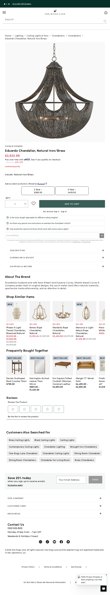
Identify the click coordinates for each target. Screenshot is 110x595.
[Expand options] (103, 250)
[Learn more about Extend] (46, 183)
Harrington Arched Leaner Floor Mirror (39, 381)
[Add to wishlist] (34, 203)
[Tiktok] (48, 541)
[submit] (105, 21)
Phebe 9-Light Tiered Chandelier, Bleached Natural (16, 330)
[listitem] (19, 440)
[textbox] (16, 204)
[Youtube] (55, 541)
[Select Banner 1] (6, 4)
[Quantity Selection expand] (25, 204)
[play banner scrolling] (9, 4)
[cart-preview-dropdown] (105, 12)
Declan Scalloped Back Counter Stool (16, 380)
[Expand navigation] (6, 12)
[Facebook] (62, 541)
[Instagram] (41, 541)
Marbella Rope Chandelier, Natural (60, 330)
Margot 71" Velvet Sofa (85, 380)
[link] (55, 250)
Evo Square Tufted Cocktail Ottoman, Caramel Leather (62, 381)
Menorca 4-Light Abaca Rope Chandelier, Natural (84, 331)
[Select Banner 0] (4, 4)
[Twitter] (69, 541)
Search (9, 19)
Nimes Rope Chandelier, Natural (36, 330)
